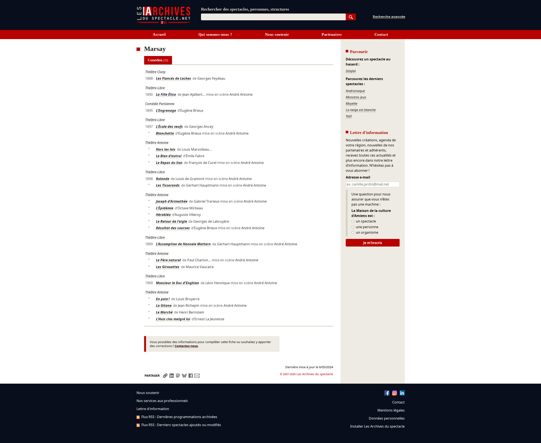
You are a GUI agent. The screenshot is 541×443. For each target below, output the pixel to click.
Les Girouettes (167, 266)
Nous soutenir (277, 34)
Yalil (349, 116)
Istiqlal (351, 71)
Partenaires (332, 34)
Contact (381, 34)
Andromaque (355, 91)
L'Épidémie (164, 208)
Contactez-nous (186, 346)
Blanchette (165, 133)
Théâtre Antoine (156, 142)
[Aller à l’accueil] (163, 23)
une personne (366, 227)
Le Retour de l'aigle (171, 221)
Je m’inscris (372, 242)
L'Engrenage (166, 110)
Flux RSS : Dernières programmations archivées (179, 416)
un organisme (366, 232)
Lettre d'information (153, 408)
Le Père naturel (168, 260)
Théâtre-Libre (155, 88)
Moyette (351, 103)
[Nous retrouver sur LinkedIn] (402, 394)
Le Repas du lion (169, 162)
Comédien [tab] (158, 60)
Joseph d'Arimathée (171, 201)
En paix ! (163, 299)
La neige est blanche (361, 110)
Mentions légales (391, 410)
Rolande (162, 178)
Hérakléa (163, 214)
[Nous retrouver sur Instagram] (394, 394)
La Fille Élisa (166, 94)
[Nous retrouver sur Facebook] (386, 394)
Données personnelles (387, 418)
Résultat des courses (173, 228)
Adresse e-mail (358, 177)
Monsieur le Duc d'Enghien (177, 283)
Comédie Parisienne (159, 103)
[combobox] (273, 17)
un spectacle (365, 221)
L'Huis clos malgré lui (173, 319)
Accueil (159, 34)
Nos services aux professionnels (162, 400)
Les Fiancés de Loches (173, 78)
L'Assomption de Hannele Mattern (183, 244)
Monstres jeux (356, 97)
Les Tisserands (168, 185)
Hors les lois (165, 149)
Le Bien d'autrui (169, 156)
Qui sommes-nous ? (215, 34)
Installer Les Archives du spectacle (377, 426)
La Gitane (164, 305)
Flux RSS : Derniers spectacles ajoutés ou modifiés (181, 425)
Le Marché (164, 312)
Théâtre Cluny (155, 72)
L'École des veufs (169, 126)
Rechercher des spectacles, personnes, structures (245, 9)
